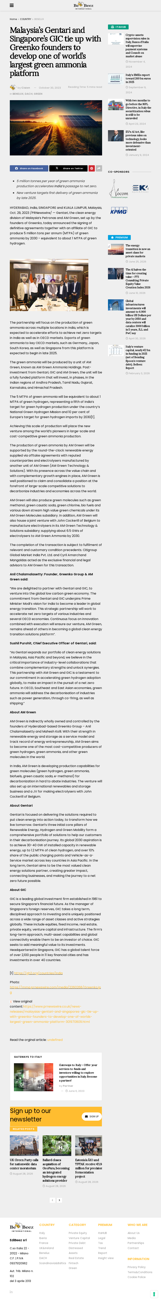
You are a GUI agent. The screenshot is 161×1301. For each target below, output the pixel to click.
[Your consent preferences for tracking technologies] (154, 1294)
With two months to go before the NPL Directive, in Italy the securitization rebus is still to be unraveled (138, 109)
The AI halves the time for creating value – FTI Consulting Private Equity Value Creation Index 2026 (138, 278)
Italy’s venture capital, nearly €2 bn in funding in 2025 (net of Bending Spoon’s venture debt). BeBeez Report (138, 357)
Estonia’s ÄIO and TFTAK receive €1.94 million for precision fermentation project (89, 1168)
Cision (25, 88)
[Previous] (52, 1200)
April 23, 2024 (137, 124)
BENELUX (39, 19)
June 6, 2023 (76, 1091)
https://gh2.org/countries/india (38, 973)
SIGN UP (94, 1116)
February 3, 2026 (139, 373)
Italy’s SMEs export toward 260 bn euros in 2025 (138, 78)
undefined (55, 1040)
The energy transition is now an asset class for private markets (138, 251)
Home (13, 19)
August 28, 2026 (22, 1174)
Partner (68, 1086)
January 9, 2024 (138, 155)
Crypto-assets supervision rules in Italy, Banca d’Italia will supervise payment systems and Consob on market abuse (137, 45)
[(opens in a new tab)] (119, 189)
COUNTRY (25, 19)
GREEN (38, 94)
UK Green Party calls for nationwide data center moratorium (24, 1164)
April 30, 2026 (137, 338)
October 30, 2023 (50, 88)
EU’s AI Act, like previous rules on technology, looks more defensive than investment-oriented (138, 140)
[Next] (59, 1200)
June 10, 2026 (136, 293)
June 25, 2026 (137, 261)
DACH (29, 94)
